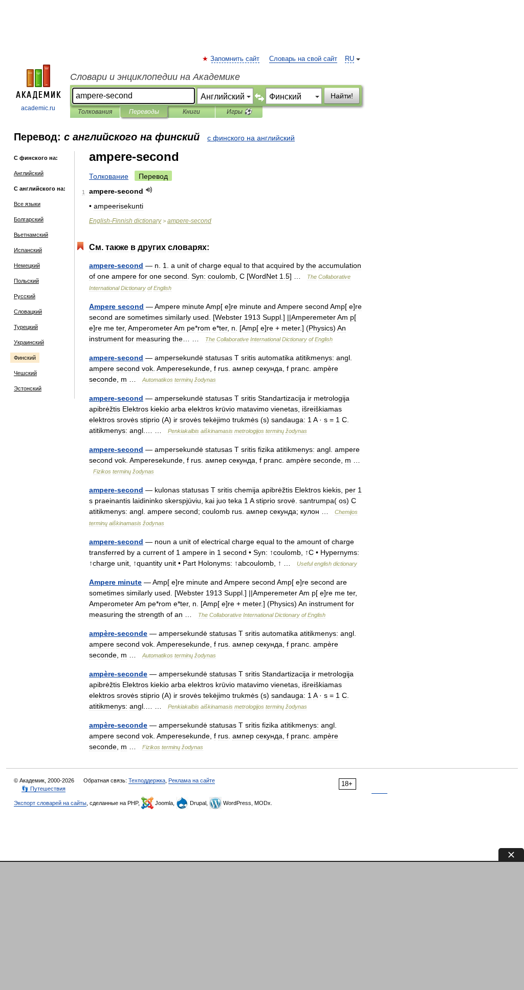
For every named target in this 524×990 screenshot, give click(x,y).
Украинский (29, 342)
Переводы (144, 111)
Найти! (342, 96)
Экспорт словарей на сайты (50, 803)
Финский (25, 358)
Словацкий (28, 311)
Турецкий (26, 327)
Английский (28, 173)
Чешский (25, 373)
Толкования (95, 111)
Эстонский (27, 388)
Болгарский (28, 219)
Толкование (108, 176)
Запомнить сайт (235, 59)
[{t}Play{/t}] (149, 190)
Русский (24, 296)
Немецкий (27, 265)
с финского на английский (251, 138)
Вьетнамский (31, 235)
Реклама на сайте (191, 780)
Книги (191, 111)
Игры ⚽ (239, 111)
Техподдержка (146, 780)
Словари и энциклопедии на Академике (155, 77)
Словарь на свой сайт (303, 59)
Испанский (28, 250)
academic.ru (38, 108)
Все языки (27, 204)
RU (349, 59)
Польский (26, 281)
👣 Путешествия (43, 789)
